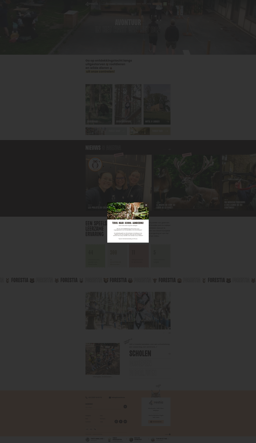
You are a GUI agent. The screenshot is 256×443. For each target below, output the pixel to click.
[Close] (146, 205)
